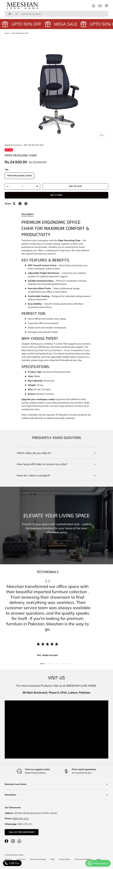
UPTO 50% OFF (24, 24)
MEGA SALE (62, 24)
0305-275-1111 (21, 818)
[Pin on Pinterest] (26, 204)
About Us (8, 859)
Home (7, 33)
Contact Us (20, 859)
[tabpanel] (56, 319)
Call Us (13, 863)
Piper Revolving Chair (20, 33)
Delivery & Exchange (38, 859)
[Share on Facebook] (20, 204)
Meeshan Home (17, 855)
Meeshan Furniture (13, 145)
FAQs (53, 859)
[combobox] (56, 14)
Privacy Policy (64, 859)
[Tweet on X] (14, 204)
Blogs (99, 859)
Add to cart (75, 186)
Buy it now (56, 195)
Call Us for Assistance (22, 832)
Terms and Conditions (83, 859)
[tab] (27, 214)
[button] (100, 5)
